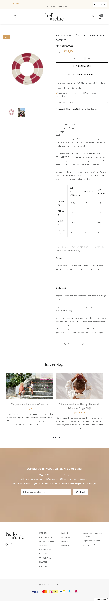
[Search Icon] (15, 16)
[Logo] (54, 16)
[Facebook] (11, 544)
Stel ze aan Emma (92, 343)
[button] (101, 599)
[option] (27, 69)
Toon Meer (54, 437)
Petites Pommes (64, 45)
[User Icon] (93, 16)
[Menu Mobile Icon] (7, 16)
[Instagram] (6, 544)
